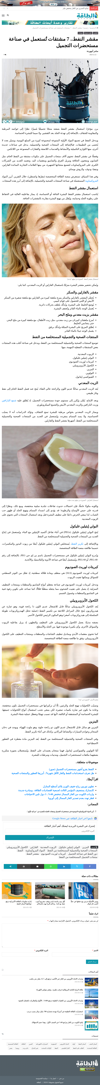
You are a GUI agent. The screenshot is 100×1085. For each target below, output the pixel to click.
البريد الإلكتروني (41, 950)
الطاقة (23, 1044)
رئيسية (85, 28)
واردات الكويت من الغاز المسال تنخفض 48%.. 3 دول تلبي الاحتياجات (59, 794)
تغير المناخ (35, 1048)
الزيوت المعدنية (48, 847)
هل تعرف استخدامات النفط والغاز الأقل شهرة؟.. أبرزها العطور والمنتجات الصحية (53, 773)
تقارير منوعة (88, 33)
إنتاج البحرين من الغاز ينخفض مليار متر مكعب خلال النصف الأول (64, 8)
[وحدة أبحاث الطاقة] (50, 22)
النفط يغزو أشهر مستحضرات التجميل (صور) (71, 769)
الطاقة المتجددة (92, 1048)
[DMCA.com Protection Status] (87, 1070)
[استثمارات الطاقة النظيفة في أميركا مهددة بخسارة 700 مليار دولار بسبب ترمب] (91, 1015)
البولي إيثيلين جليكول (69, 847)
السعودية (53, 1044)
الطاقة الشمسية (13, 1044)
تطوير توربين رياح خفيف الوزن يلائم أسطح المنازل (68, 786)
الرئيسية (93, 28)
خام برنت (25, 1048)
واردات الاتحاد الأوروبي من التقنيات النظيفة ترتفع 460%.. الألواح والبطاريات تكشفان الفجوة (51, 1001)
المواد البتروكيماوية (35, 850)
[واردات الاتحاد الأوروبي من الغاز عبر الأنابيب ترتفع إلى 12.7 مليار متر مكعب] (91, 982)
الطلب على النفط (78, 1048)
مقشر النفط (32, 853)
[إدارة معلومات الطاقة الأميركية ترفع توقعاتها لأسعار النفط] (16, 890)
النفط (20, 850)
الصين (31, 1044)
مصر (10, 1048)
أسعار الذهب (93, 1044)
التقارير (95, 33)
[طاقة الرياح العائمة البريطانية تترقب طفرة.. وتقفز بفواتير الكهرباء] (91, 993)
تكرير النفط (77, 543)
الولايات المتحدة (46, 1048)
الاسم (95, 950)
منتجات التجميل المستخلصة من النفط (78, 857)
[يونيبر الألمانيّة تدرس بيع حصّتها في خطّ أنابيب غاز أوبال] (83, 890)
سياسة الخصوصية (42, 1078)
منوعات (80, 33)
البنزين (85, 847)
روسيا (17, 1048)
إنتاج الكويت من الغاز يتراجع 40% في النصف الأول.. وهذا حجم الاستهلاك (57, 1022)
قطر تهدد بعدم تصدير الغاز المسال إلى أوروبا (71, 798)
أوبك (73, 1044)
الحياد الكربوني (64, 1044)
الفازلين (34, 847)
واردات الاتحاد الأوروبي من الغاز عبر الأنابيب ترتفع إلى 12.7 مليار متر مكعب (56, 979)
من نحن (61, 1078)
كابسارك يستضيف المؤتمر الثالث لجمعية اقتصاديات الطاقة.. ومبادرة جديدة (56, 790)
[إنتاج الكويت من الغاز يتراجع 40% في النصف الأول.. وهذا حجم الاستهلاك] (91, 1025)
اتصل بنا (53, 1078)
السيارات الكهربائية (42, 1044)
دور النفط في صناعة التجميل (82, 853)
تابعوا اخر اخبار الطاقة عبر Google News (72, 818)
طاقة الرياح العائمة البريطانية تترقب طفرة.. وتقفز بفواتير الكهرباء (59, 990)
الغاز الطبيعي (65, 1048)
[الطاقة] (87, 15)
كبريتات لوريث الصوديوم (53, 853)
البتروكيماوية (91, 180)
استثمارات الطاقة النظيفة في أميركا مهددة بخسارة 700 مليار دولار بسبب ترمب (55, 1011)
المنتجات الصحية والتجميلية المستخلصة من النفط (72, 850)
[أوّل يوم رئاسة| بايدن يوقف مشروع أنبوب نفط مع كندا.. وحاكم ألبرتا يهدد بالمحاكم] (50, 890)
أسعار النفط (82, 1044)
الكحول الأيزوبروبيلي (17, 847)
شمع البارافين (9, 400)
